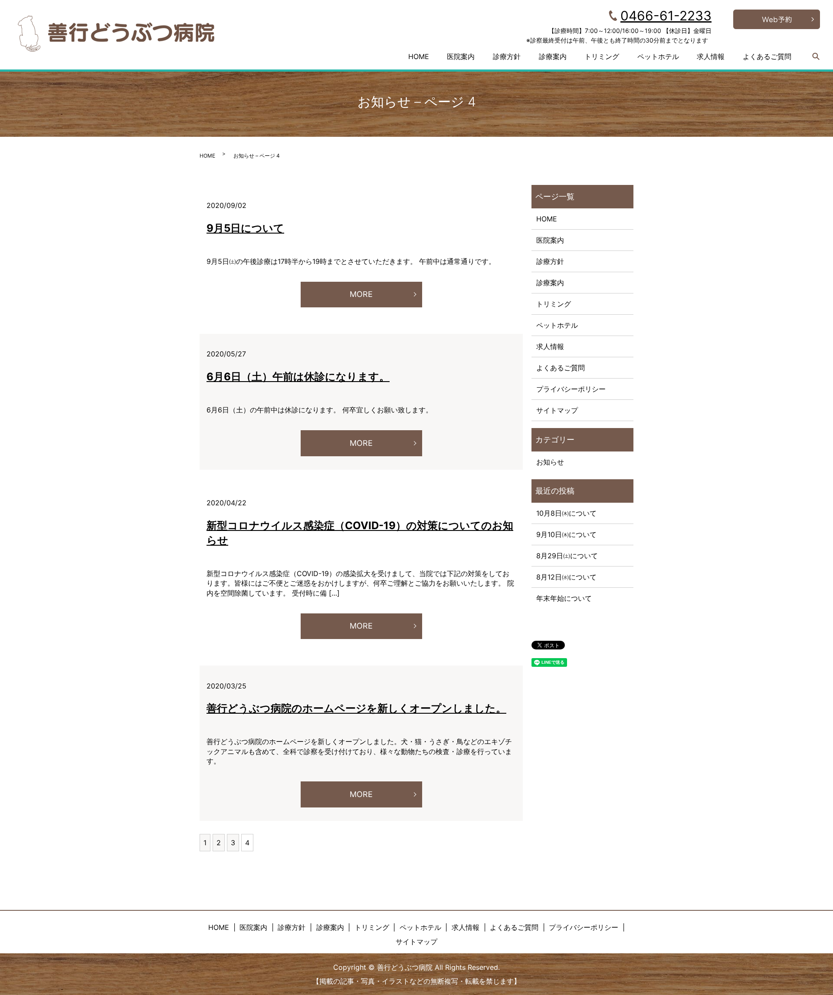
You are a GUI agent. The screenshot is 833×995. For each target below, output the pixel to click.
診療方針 (507, 56)
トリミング (601, 56)
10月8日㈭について (566, 513)
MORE (361, 294)
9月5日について (245, 228)
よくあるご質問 (767, 56)
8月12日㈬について (566, 577)
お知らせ (550, 462)
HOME (418, 56)
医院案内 (461, 56)
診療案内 (553, 56)
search (816, 56)
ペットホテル (658, 56)
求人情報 (711, 56)
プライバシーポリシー (571, 389)
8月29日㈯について (567, 555)
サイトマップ (557, 410)
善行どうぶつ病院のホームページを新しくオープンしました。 (356, 708)
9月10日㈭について (566, 534)
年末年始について (564, 598)
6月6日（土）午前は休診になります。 (298, 376)
